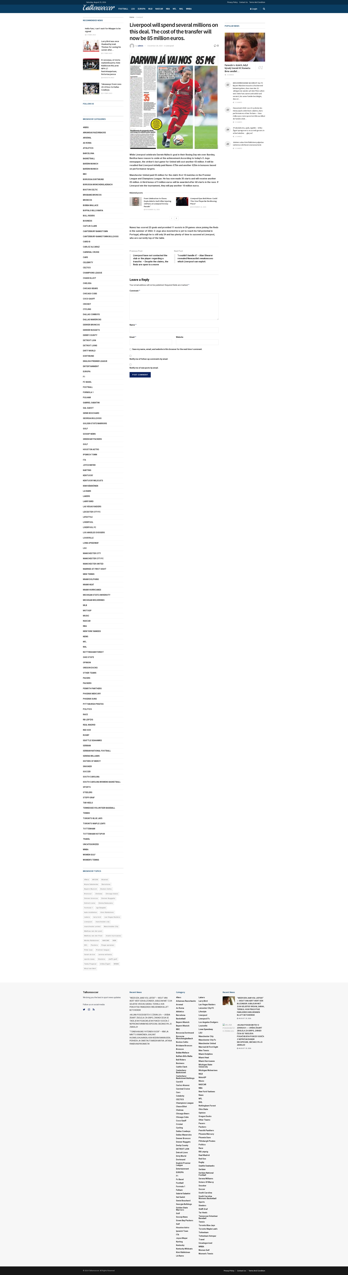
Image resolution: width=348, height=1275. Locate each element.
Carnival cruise (91, 252)
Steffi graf (89, 797)
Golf (85, 429)
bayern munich (90, 164)
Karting (87, 470)
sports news (89, 959)
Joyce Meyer (89, 465)
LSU (133, 9)
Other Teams (89, 673)
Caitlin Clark (90, 226)
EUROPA (141, 9)
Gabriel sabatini (91, 403)
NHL (181, 9)
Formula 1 (88, 392)
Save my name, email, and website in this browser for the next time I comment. (167, 349)
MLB (150, 9)
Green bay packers (92, 439)
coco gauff (89, 299)
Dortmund (88, 356)
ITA (84, 460)
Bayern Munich (90, 169)
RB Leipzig (88, 720)
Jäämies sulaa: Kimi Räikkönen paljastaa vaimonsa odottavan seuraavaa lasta (248, 143)
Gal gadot (88, 408)
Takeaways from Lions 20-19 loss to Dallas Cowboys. (111, 87)
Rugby (86, 735)
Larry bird (88, 501)
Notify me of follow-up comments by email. (149, 359)
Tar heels (88, 803)
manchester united (92, 926)
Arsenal (87, 138)
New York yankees (92, 631)
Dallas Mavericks (92, 319)
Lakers (86, 496)
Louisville (88, 538)
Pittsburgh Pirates (93, 704)
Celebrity (88, 262)
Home (132, 17)
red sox (87, 730)
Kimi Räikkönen (90, 486)
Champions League (92, 273)
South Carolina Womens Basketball (102, 782)
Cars (85, 257)
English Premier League (95, 361)
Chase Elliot (89, 278)
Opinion (87, 662)
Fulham (87, 397)
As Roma (87, 143)
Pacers (86, 678)
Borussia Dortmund (93, 179)
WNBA (189, 9)
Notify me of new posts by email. (144, 368)
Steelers (87, 792)
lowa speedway (91, 543)
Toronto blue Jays (92, 818)
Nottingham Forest (93, 652)
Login (254, 9)
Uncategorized (91, 844)
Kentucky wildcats (93, 480)
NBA (168, 9)
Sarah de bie (89, 954)
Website (179, 337)
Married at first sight (94, 569)
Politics (87, 709)
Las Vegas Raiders (92, 506)
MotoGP (87, 610)
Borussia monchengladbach (98, 184)
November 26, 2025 (152, 210)
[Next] (176, 218)
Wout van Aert (90, 968)
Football (123, 9)
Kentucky (88, 475)
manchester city (102, 922)
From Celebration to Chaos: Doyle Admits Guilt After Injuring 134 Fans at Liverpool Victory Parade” (157, 202)
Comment (135, 290)
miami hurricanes (92, 590)
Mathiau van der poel (93, 931)
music (86, 616)
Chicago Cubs (90, 294)
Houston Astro (91, 449)
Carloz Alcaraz (91, 247)
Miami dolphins (91, 579)
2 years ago (107, 53)
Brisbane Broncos (92, 195)
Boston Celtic (90, 190)
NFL (174, 9)
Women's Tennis (91, 860)
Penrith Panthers (92, 688)
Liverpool (139, 17)
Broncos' (88, 894)
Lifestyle (88, 517)
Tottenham (89, 829)
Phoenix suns (90, 699)
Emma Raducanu (106, 903)
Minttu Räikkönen (91, 940)
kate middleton (90, 912)
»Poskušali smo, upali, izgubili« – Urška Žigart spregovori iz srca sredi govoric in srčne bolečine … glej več (248, 130)
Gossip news (89, 434)
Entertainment (91, 366)
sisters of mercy (92, 761)
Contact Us (243, 2)
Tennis (86, 813)
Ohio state (88, 657)
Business (87, 221)
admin (140, 46)
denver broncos (91, 325)
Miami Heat (88, 585)
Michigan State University (96, 595)
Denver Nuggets (91, 330)
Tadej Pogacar (90, 964)
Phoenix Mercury (92, 694)
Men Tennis (88, 574)
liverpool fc (89, 527)
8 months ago (108, 78)
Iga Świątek (101, 908)
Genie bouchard (91, 413)
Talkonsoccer (98, 8)
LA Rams (87, 491)
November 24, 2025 (199, 207)
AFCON (95, 880)
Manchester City (92, 553)
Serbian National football (97, 751)
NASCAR (159, 9)
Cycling (87, 309)
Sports (87, 787)
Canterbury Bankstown (95, 231)
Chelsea (87, 283)
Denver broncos (91, 898)
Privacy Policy (232, 2)
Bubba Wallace (90, 205)
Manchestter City (111, 926)
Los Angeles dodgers (94, 532)
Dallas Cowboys (91, 314)
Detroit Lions (89, 903)
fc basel (87, 382)
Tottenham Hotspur (94, 834)
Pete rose (88, 950)
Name (133, 325)
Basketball (89, 158)
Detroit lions (90, 345)
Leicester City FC (92, 512)
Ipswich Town (90, 455)
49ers (86, 127)
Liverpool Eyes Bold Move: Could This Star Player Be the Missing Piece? (203, 201)
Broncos (87, 200)
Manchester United (93, 564)
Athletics (88, 148)
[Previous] (172, 218)
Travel (86, 839)
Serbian (87, 746)
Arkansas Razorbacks (94, 132)
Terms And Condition (257, 2)
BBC (85, 174)
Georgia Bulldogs (92, 418)
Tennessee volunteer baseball (99, 808)
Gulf (85, 444)
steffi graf (113, 959)
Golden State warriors (95, 423)
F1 (84, 377)
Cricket (87, 304)
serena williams (91, 756)
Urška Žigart (105, 964)
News (85, 636)
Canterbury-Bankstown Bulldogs (101, 236)
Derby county (90, 335)
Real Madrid (89, 725)
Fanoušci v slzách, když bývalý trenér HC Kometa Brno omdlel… (237, 68)
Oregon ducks (90, 668)
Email (133, 337)
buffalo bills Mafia (93, 210)
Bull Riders (89, 216)
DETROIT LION (89, 340)
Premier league (102, 950)
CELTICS (87, 268)
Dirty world (89, 351)
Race (85, 714)
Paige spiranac (107, 945)
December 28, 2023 (155, 46)
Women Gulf (89, 855)
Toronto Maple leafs (94, 823)
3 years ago (91, 35)
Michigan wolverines (94, 600)
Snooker (87, 766)
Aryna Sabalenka (91, 884)
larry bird (97, 917)
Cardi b (86, 242)
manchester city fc (93, 558)
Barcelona (88, 153)
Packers (87, 683)
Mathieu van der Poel (93, 936)
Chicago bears (90, 288)
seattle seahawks (92, 740)
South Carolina (91, 777)
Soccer (87, 771)
